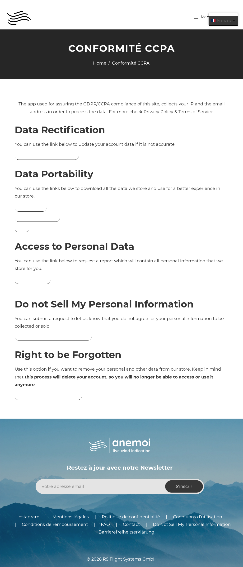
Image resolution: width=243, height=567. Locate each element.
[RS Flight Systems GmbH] (19, 16)
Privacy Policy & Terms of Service (178, 111)
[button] (223, 20)
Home (99, 63)
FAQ (105, 524)
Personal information (37, 217)
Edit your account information (47, 155)
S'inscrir (184, 486)
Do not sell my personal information (53, 336)
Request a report (33, 280)
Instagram (28, 517)
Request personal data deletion (48, 395)
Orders (22, 228)
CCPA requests (31, 207)
